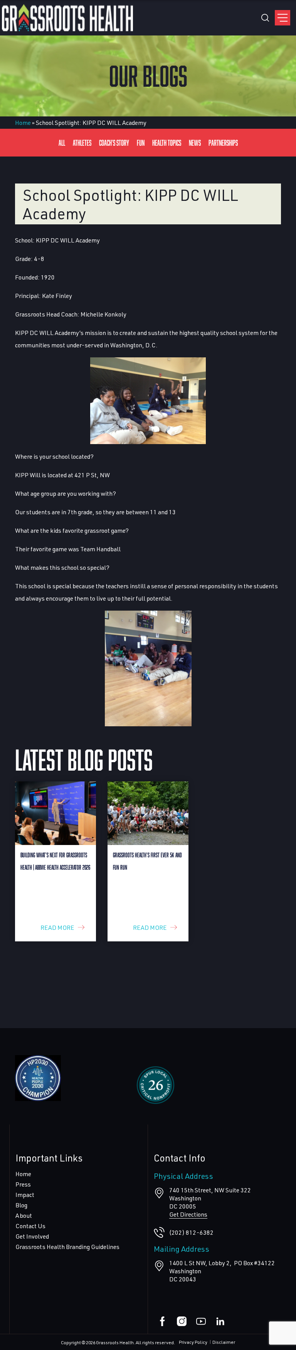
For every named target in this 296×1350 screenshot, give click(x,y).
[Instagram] (181, 1321)
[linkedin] (220, 1321)
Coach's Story (114, 142)
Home (23, 122)
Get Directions (188, 1214)
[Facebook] (162, 1321)
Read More (57, 927)
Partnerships (223, 142)
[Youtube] (201, 1321)
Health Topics (166, 142)
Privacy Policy (193, 1342)
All (62, 142)
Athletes (82, 142)
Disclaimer (223, 1342)
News (195, 142)
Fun (141, 142)
